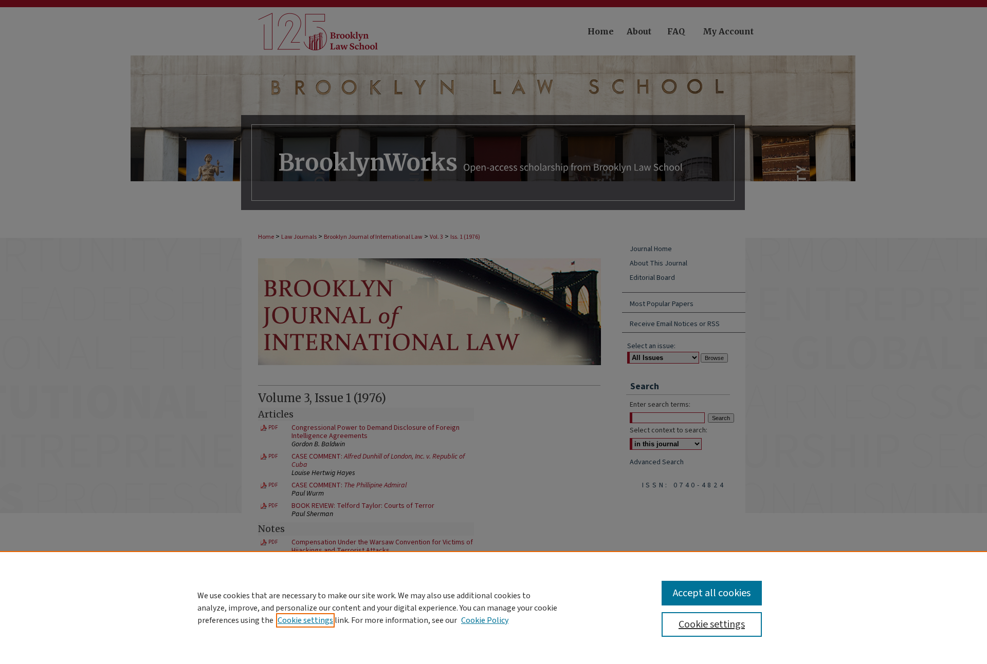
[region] (493, 607)
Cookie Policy (484, 620)
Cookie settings (305, 620)
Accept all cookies (712, 593)
